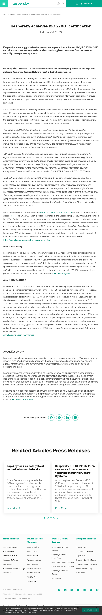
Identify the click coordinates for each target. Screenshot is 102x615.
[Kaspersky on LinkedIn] (71, 590)
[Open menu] (4, 3)
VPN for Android (33, 573)
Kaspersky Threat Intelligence (86, 564)
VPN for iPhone (33, 577)
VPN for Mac (32, 581)
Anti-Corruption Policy (19, 594)
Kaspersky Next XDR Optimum (63, 566)
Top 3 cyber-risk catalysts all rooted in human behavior (25, 467)
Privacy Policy (7, 594)
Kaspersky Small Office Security (60, 548)
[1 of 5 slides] (44, 517)
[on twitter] (59, 417)
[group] (27, 487)
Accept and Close (90, 610)
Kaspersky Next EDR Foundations (59, 556)
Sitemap (56, 606)
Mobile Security (33, 556)
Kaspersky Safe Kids (10, 560)
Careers (63, 606)
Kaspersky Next (81, 547)
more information (29, 612)
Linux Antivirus (32, 564)
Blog (27, 606)
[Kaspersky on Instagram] (84, 590)
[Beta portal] (97, 590)
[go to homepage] (20, 3)
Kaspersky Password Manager (14, 569)
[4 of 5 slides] (54, 517)
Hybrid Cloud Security (84, 569)
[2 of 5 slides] (47, 517)
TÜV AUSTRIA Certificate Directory (55, 212)
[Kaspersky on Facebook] (59, 590)
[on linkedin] (67, 417)
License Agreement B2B (10, 598)
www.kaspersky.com (61, 273)
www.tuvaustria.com (12, 335)
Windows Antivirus (34, 560)
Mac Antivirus (32, 552)
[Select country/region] (58, 3)
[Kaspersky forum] (90, 590)
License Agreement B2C (35, 594)
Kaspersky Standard (10, 547)
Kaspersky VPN (8, 564)
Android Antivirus (33, 547)
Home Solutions (11, 538)
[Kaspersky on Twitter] (65, 590)
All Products (56, 578)
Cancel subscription (24, 598)
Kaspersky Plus (8, 552)
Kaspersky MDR (81, 556)
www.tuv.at (29, 335)
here (13, 216)
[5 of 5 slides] (57, 517)
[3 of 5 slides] (51, 517)
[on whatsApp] (75, 417)
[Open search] (63, 3)
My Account (85, 4)
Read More (12, 508)
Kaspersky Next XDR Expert (86, 560)
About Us (14, 606)
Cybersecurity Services (84, 552)
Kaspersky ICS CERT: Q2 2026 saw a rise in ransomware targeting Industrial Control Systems (75, 471)
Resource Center (36, 606)
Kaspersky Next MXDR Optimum (60, 572)
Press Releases (47, 606)
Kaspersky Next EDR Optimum (63, 562)
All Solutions (7, 573)
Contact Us (6, 606)
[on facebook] (51, 417)
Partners (21, 606)
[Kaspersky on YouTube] (78, 590)
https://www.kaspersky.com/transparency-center (26, 240)
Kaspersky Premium (10, 556)
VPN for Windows (34, 569)
